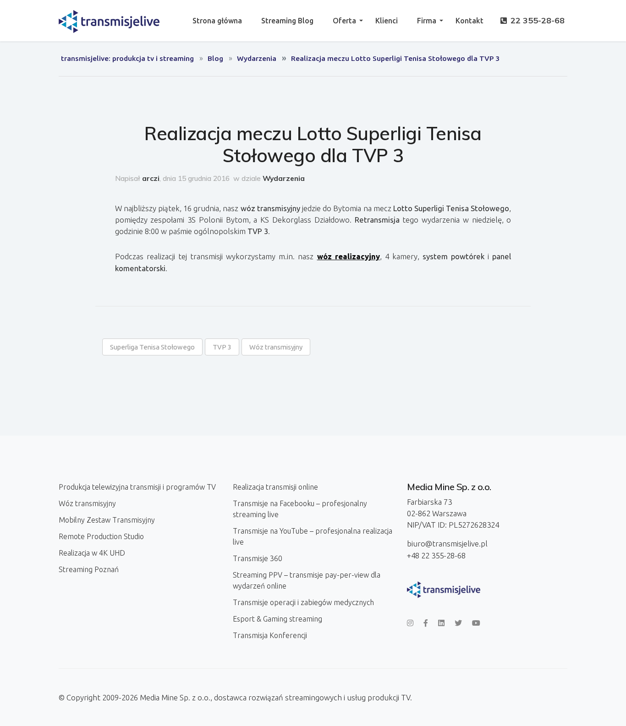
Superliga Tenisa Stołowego (152, 347)
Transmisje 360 (257, 558)
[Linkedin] (441, 623)
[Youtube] (476, 623)
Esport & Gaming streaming (277, 619)
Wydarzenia (284, 178)
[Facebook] (425, 623)
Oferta (344, 20)
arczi (150, 178)
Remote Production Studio (101, 536)
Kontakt (469, 20)
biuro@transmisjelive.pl (447, 543)
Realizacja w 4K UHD (92, 553)
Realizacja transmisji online (275, 487)
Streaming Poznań (89, 569)
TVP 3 (222, 347)
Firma (426, 20)
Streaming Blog (287, 20)
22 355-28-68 (536, 20)
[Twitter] (458, 623)
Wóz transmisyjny (275, 347)
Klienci (386, 20)
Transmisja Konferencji (270, 635)
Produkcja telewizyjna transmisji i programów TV (137, 487)
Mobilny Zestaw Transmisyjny (107, 520)
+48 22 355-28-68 (436, 555)
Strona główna (217, 20)
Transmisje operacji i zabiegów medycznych (303, 602)
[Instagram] (410, 623)
